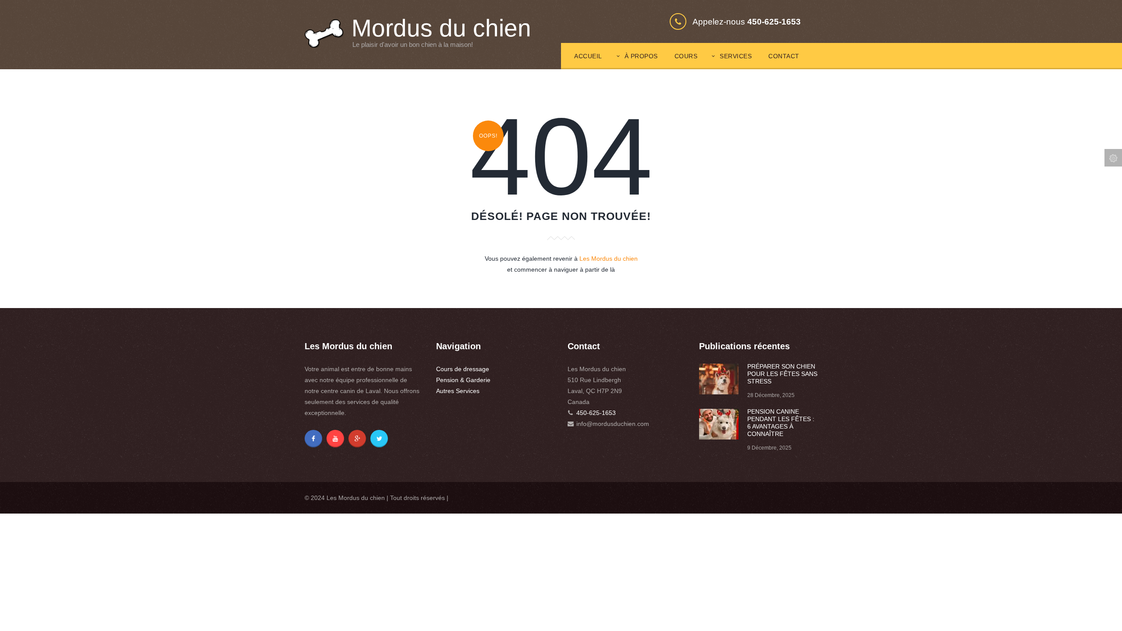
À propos (641, 56)
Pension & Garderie (463, 379)
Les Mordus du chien (608, 258)
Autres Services (457, 390)
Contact (783, 56)
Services (736, 56)
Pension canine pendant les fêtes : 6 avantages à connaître (780, 422)
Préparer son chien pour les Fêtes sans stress (782, 374)
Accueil (588, 56)
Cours (686, 56)
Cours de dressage (462, 368)
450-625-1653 (596, 412)
